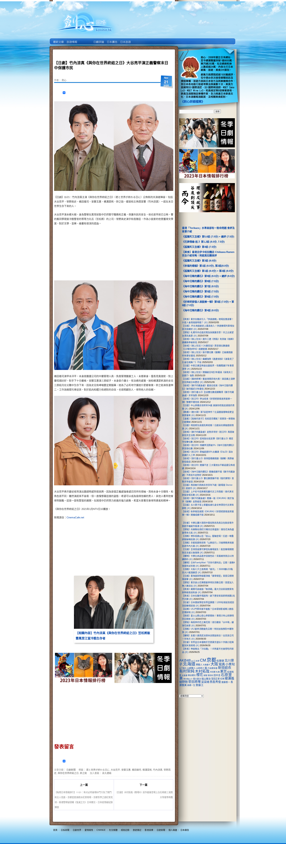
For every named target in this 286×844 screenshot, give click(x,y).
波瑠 (205, 675)
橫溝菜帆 (147, 769)
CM (203, 660)
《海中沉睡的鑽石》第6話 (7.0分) (200, 296)
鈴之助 (83, 773)
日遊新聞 (161, 830)
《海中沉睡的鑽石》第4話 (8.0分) (200, 310)
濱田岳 (210, 675)
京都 (211, 660)
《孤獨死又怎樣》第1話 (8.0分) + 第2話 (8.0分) (208, 270)
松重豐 (184, 675)
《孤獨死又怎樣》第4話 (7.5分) (199, 246)
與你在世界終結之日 (68, 773)
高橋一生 (191, 685)
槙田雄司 (136, 769)
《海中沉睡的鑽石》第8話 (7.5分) (200, 281)
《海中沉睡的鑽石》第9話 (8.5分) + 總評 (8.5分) (208, 276)
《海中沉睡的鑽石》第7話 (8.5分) (200, 286)
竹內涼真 (157, 769)
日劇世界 (98, 39)
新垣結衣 (224, 668)
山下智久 (183, 668)
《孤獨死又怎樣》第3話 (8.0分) (199, 260)
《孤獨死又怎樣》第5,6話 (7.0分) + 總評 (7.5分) (208, 236)
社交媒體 (113, 830)
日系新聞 (65, 830)
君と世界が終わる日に (97, 769)
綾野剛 (183, 681)
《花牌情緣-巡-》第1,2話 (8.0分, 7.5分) (203, 241)
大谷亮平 (115, 769)
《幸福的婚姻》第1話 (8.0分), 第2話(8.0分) (205, 265)
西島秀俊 (215, 681)
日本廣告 (112, 39)
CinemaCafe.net (75, 517)
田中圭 (217, 675)
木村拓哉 (202, 671)
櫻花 (199, 675)
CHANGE (101, 830)
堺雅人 (199, 664)
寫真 (222, 664)
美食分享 (138, 39)
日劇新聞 (71, 769)
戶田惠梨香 (212, 668)
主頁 (58, 39)
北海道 (189, 664)
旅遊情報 (85, 39)
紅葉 (222, 679)
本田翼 (212, 672)
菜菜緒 (205, 682)
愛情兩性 (89, 830)
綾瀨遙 (229, 678)
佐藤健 (220, 660)
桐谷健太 (192, 675)
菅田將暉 (194, 681)
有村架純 (186, 671)
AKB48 (185, 660)
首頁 (55, 830)
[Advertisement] (142, 253)
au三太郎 (195, 661)
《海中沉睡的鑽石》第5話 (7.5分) (200, 291)
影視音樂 (149, 830)
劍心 (64, 80)
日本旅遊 (125, 39)
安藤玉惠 (126, 769)
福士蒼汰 (197, 679)
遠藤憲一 (225, 682)
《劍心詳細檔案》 (193, 101)
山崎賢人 (191, 668)
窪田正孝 (215, 679)
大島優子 (206, 665)
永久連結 (106, 773)
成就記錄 (125, 830)
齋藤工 (200, 685)
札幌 (218, 672)
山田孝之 (200, 668)
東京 (223, 671)
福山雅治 (206, 678)
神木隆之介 (187, 679)
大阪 (214, 664)
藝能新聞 (71, 39)
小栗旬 (230, 664)
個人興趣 (172, 830)
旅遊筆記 (137, 830)
